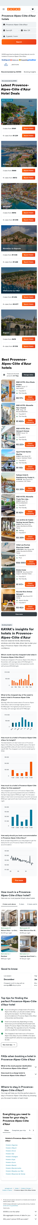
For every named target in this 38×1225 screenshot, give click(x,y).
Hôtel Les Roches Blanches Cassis (23, 546)
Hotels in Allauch (11, 1148)
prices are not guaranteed (10, 1205)
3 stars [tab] (21, 904)
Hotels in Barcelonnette (13, 1168)
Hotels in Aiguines (11, 1145)
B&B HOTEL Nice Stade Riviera (25, 383)
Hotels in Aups (10, 1159)
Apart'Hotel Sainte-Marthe (23, 453)
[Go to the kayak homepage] (13, 9)
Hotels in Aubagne (12, 1157)
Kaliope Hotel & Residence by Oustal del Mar (25, 476)
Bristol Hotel (21, 570)
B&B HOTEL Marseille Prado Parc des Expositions (24, 498)
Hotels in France (7, 1190)
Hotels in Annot (11, 1151)
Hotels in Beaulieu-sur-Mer (15, 1171)
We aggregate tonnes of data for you (16, 1215)
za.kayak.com (8, 1188)
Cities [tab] (6, 1130)
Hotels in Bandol (11, 1165)
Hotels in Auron (11, 1162)
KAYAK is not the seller (11, 1212)
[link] (19, 880)
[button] (3, 9)
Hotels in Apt (10, 1154)
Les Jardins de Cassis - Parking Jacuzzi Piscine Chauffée (25, 521)
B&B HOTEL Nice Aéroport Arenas (23, 429)
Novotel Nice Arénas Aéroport (24, 593)
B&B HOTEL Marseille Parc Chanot (24, 406)
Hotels (17, 1188)
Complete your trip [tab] (19, 1130)
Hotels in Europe (26, 1188)
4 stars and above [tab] (9, 904)
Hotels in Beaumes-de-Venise (15, 1174)
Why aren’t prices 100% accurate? (15, 1219)
